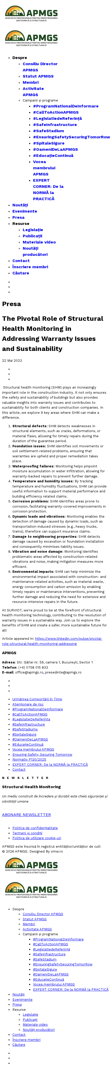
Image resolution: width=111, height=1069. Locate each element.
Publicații (32, 235)
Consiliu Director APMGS (43, 914)
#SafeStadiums (25, 729)
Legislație (33, 229)
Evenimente (24, 211)
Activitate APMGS (37, 929)
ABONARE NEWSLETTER (26, 814)
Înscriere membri (30, 266)
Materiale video (39, 242)
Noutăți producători (39, 1030)
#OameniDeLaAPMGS (55, 149)
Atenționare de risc (28, 704)
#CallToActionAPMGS (56, 112)
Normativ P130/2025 (29, 759)
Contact (21, 260)
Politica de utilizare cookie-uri (36, 838)
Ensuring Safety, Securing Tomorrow (42, 754)
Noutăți (20, 205)
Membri (30, 82)
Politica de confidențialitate (35, 828)
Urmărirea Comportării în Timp (37, 699)
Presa (18, 217)
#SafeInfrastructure (55, 124)
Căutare (20, 273)
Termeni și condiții (27, 833)
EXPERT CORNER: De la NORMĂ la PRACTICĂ (50, 765)
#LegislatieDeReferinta (31, 719)
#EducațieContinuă (53, 155)
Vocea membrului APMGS (44, 167)
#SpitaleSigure (49, 143)
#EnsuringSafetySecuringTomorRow (71, 136)
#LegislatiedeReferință (57, 118)
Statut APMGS (38, 76)
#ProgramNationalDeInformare (66, 106)
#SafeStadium (48, 130)
